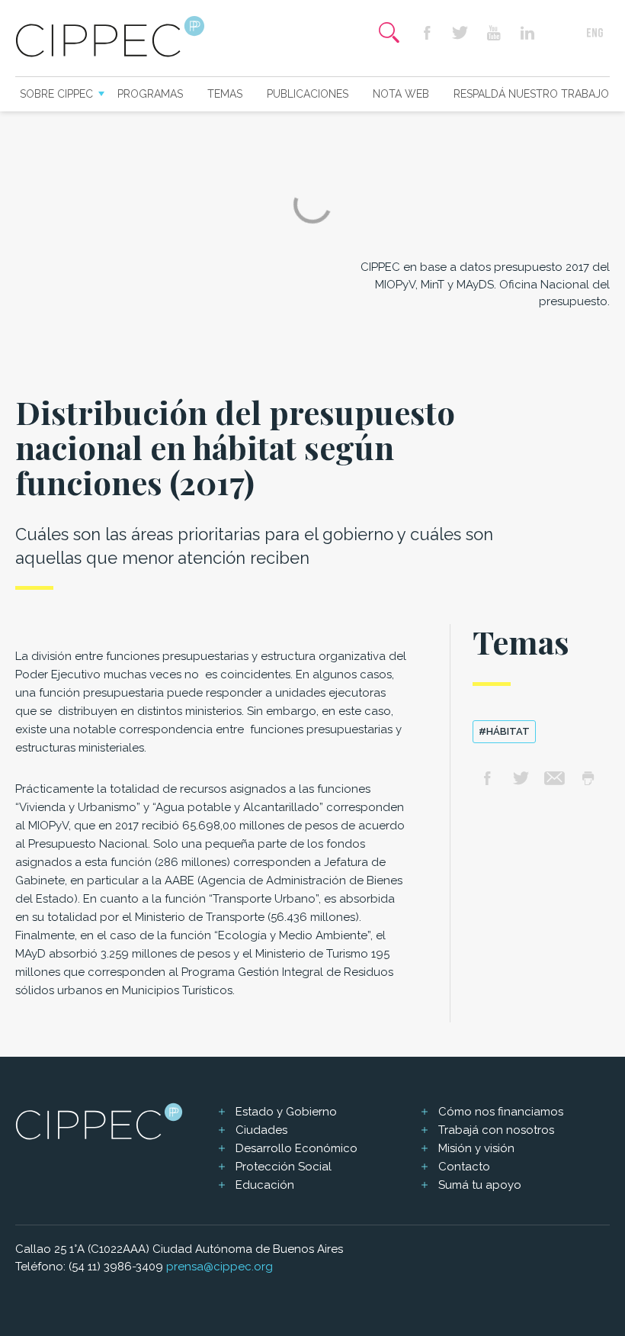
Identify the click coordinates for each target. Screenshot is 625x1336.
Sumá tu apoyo (479, 1185)
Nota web (401, 94)
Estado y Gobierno (286, 1112)
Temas (224, 94)
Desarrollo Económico (296, 1148)
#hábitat (504, 731)
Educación (265, 1185)
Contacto (464, 1166)
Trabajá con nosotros (496, 1130)
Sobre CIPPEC (56, 94)
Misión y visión (476, 1148)
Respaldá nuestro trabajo (531, 94)
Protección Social (284, 1166)
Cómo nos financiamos (500, 1112)
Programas (150, 94)
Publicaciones (307, 94)
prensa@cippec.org (219, 1266)
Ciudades (261, 1130)
